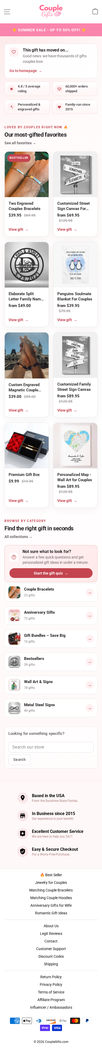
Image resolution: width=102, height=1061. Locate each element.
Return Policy (51, 977)
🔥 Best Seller (51, 875)
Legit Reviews (51, 933)
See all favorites (20, 143)
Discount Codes (51, 956)
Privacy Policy (51, 984)
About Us (51, 926)
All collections (18, 537)
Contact (51, 941)
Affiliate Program (51, 1000)
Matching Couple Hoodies (51, 898)
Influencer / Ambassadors (51, 1007)
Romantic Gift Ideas (51, 913)
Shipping (51, 964)
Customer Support (51, 949)
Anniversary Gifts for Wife (51, 905)
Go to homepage (25, 71)
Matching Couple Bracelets (51, 890)
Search (19, 759)
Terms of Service (51, 992)
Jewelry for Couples (51, 882)
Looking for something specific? (36, 733)
